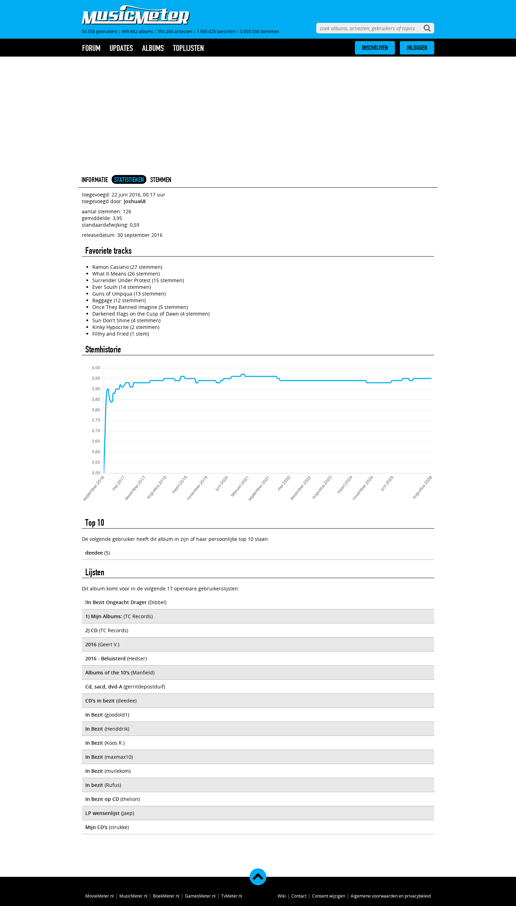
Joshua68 (135, 201)
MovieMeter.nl (99, 896)
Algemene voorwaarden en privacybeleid (391, 896)
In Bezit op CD (102, 799)
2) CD (91, 630)
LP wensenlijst (102, 813)
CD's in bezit (100, 700)
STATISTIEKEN (129, 179)
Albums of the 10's (107, 672)
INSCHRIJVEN (375, 48)
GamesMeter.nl (200, 896)
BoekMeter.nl (166, 896)
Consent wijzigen (328, 896)
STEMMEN (160, 179)
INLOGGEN (417, 48)
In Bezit (94, 714)
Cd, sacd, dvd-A (103, 686)
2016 (91, 644)
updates (121, 48)
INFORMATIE (94, 179)
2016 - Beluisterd (105, 658)
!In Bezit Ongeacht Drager (116, 602)
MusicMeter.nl (133, 896)
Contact (298, 896)
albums (153, 48)
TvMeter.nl (231, 896)
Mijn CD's (96, 827)
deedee (94, 552)
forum (91, 48)
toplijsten (188, 48)
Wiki (282, 896)
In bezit (94, 785)
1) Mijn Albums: (103, 616)
